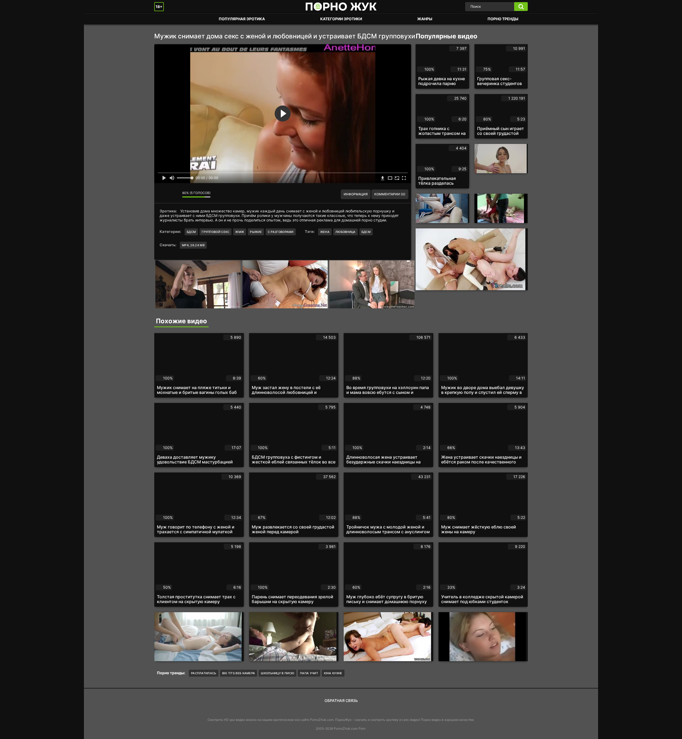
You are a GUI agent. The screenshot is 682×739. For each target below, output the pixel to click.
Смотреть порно (163, 19)
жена (325, 232)
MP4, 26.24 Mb (193, 245)
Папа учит (309, 673)
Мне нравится (162, 194)
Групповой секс (215, 232)
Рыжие (256, 232)
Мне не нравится (174, 194)
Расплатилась (203, 673)
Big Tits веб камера (238, 673)
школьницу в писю (277, 673)
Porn (362, 728)
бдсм (366, 232)
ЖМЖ (239, 232)
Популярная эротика (242, 19)
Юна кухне (333, 673)
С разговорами (281, 232)
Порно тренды (503, 19)
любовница (345, 232)
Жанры (424, 19)
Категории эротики (341, 19)
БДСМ (191, 232)
